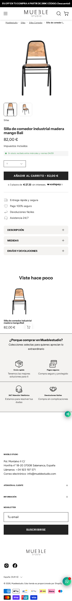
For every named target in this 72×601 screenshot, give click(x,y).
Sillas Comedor (35, 22)
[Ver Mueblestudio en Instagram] (6, 565)
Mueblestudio (12, 22)
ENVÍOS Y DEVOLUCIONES (22, 250)
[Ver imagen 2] (25, 109)
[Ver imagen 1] (10, 109)
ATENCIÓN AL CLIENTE (13, 485)
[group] (36, 3)
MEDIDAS (12, 240)
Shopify (58, 583)
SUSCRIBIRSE (36, 529)
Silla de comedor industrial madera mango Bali (18, 322)
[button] (58, 13)
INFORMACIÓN (10, 497)
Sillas (23, 22)
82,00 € (9, 327)
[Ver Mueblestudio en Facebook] (15, 565)
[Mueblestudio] (36, 13)
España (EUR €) (11, 577)
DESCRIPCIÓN (15, 229)
